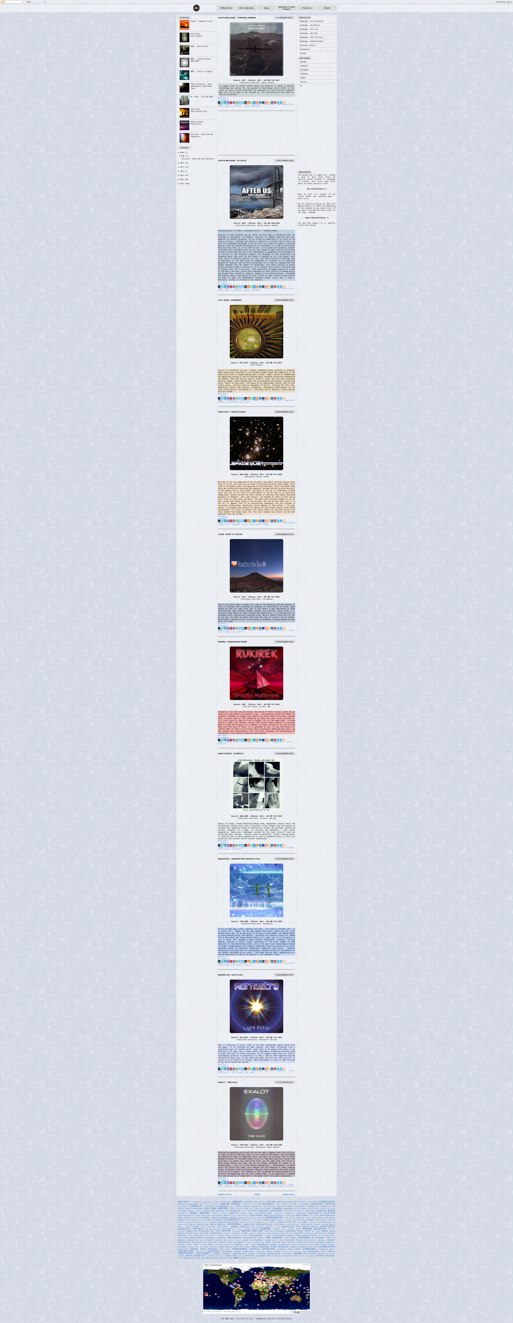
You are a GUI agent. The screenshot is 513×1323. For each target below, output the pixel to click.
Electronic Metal (220, 1215)
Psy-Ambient (279, 630)
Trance (216, 1253)
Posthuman (209, 1238)
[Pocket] (266, 102)
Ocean (244, 1233)
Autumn (181, 1204)
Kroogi (303, 53)
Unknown (297, 1253)
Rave (275, 1240)
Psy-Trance (290, 1238)
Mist (298, 1229)
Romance (320, 1242)
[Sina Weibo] (275, 102)
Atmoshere (313, 1202)
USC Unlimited (246, 8)
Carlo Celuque (289, 1204)
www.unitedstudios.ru (316, 189)
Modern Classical (315, 1228)
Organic (331, 1233)
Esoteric (189, 1218)
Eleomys (288, 1215)
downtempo (310, 1211)
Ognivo (252, 1233)
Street (297, 1249)
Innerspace (230, 963)
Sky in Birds (201, 1247)
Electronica (276, 1215)
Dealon (297, 1209)
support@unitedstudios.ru (317, 218)
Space (247, 402)
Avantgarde (192, 1204)
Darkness (278, 1208)
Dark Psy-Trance (243, 742)
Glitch (296, 1220)
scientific (228, 1244)
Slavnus (236, 524)
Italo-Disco (306, 1224)
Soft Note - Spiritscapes (196, 35)
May (183, 156)
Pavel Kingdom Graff (237, 1236)
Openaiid (309, 1233)
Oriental (182, 1236)
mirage (291, 1229)
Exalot (262, 1185)
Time (323, 1251)
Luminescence (288, 1227)
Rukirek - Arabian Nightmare (232, 642)
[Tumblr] (228, 102)
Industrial (275, 523)
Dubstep (233, 1213)
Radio (202, 1240)
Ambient (229, 104)
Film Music (329, 1218)
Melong (208, 1229)
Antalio (281, 1202)
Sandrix (203, 1244)
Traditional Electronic (230, 106)
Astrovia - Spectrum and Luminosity (198, 159)
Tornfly (331, 1251)
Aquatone (291, 1202)
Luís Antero (257, 1227)
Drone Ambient (260, 400)
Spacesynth (276, 963)
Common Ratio (243, 1206)
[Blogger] (284, 102)
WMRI (236, 1258)
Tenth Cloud (273, 1251)
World (244, 1258)
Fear (313, 1218)
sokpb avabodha (260, 1247)
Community (257, 1206)
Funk (208, 1220)
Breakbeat (230, 523)
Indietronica (217, 1224)
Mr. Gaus (216, 1231)
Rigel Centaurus (235, 1242)
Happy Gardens (209, 1222)
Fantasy (300, 1218)
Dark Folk (249, 1209)
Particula (210, 1236)
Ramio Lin (248, 1240)
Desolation (209, 1211)
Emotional (302, 1215)
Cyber (228, 742)
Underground (274, 1253)
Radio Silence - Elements (231, 753)
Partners (306, 8)
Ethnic (206, 1217)
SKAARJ (191, 1247)
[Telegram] (239, 102)
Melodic (243, 963)
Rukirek (222, 744)
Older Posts (288, 1194)
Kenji (332, 1224)
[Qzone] (269, 102)
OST (190, 1236)
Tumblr (303, 78)
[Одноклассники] (257, 102)
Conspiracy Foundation (306, 1206)
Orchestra (320, 1233)
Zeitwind (252, 1258)
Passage (221, 1236)
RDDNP (281, 1240)
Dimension (235, 1211)
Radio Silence (287, 847)
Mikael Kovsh (243, 1229)
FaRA (308, 1218)
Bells (216, 1204)
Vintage (248, 965)
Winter (223, 1258)
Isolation (278, 1224)
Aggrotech (207, 1202)
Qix (228, 524)
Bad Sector (206, 1204)
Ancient (271, 1202)
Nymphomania (216, 1233)
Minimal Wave (280, 1229)
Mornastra (256, 1071)
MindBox (256, 1229)
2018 (182, 163)
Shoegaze (303, 1244)
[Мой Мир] (260, 102)
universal (287, 1253)
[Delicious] (242, 102)
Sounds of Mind (297, 1247)
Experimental (274, 1217)
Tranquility (240, 1253)
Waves (216, 1258)
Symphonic (309, 1249)
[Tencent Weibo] (281, 102)
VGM (235, 1256)
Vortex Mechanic (252, 106)
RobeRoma (310, 1242)
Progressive (235, 1238)
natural (236, 1231)
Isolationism (292, 1224)
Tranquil (226, 1253)
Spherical (255, 1249)
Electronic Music (240, 1215)
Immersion (183, 1224)
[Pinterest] (231, 102)
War (203, 1258)
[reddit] (248, 102)
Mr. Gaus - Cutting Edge (202, 96)
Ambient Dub (250, 1202)
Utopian (220, 1256)
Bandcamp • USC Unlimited (311, 21)
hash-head (233, 1222)
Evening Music (237, 1218)
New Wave (269, 1231)
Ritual (249, 1242)
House (288, 1222)
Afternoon (196, 1202)
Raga (226, 1240)
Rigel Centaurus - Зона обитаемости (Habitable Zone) (201, 86)
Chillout (230, 630)
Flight (181, 1220)
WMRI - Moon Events (199, 46)
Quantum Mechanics (188, 1240)
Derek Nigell (187, 1211)
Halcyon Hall (194, 1222)
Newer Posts (225, 1194)
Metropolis (229, 1229)
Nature (246, 1231)
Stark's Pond (285, 1249)
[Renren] (272, 102)
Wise (230, 1258)
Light (196, 1226)
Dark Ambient (220, 1208)
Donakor (288, 1211)
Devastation (222, 1211)
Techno (266, 524)
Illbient (312, 1222)
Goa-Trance (321, 1220)
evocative (251, 1218)
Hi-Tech (266, 742)
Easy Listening (257, 1213)
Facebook (304, 66)
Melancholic (184, 1229)
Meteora (218, 1229)
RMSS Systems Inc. (276, 1242)
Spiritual (269, 1249)
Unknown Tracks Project (286, 8)
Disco (244, 1211)
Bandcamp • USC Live (309, 29)
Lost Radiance (208, 1227)
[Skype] (222, 102)
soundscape (312, 1247)
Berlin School (242, 104)
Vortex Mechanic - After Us (232, 160)
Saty (211, 1244)
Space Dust (254, 524)
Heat (242, 1222)
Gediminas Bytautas (251, 1220)
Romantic (281, 1071)
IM (334, 1222)
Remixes (322, 1240)
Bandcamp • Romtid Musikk (311, 41)
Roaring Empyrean (296, 1242)
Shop (266, 8)
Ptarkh (320, 1238)
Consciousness (285, 1206)
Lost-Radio (276, 400)
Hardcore (263, 523)
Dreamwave (182, 1213)
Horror (280, 1222)
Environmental (327, 1215)
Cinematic (245, 400)
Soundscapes (327, 1246)
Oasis (227, 1233)
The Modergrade (310, 1251)
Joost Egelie (321, 1224)
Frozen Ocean (198, 1220)
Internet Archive (307, 45)
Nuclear (205, 1233)
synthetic (201, 1251)
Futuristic (269, 104)
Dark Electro (236, 1209)
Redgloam (290, 1240)
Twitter (303, 82)
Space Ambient (225, 1186)
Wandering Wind (192, 1258)
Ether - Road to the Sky (230, 534)
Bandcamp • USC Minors (310, 25)
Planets (290, 1236)
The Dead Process (291, 1251)
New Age (264, 630)
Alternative (225, 1202)
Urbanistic (199, 1256)
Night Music (304, 1231)
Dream (331, 1210)
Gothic (331, 1220)
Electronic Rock (259, 1215)
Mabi (298, 1227)
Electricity (315, 1213)
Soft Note (245, 1247)
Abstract (184, 1201)
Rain (232, 1240)
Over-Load (199, 1236)
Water (209, 1258)
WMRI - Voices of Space (201, 71)
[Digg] (245, 102)
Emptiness (314, 1215)
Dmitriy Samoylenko (271, 1211)
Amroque (262, 1202)
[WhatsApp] (237, 102)
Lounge (254, 847)
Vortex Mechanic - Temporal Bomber (237, 18)
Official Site (226, 8)
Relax (299, 1240)
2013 (182, 179)
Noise (325, 1231)
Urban (189, 1256)
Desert (198, 1211)
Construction (328, 1206)
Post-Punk (183, 1238)
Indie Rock (203, 1224)
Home (257, 1194)
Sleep (221, 1247)
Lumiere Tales (272, 1227)
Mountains (204, 1231)
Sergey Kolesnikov (280, 1244)
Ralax (238, 1240)
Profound (221, 1238)
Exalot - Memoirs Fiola (201, 21)
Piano (267, 1236)
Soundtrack (183, 1249)
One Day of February (292, 1233)
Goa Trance (308, 1220)
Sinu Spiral (320, 1244)
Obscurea (236, 1233)
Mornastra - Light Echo (230, 975)
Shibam (294, 1244)
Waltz (180, 1258)
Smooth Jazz (231, 1247)
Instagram (304, 70)
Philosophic (256, 1235)
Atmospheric (231, 400)
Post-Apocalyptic (285, 104)
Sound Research (279, 1247)
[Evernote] (251, 102)
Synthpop (289, 963)
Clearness (222, 1206)
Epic (180, 1217)
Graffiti (182, 1222)
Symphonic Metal (326, 1249)
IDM (305, 1222)
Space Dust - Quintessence (232, 412)
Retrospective (235, 402)
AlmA (216, 1202)
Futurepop (217, 1220)
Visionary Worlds (265, 1256)
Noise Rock (193, 1233)
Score (239, 1244)
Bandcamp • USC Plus (309, 33)
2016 (182, 171)
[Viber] (234, 102)
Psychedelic (306, 1237)
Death (304, 1209)
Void (296, 1256)
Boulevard (256, 1204)
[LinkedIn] (225, 102)
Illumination (325, 1222)
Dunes (243, 1213)
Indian (192, 1224)
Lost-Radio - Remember (230, 300)
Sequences (263, 1244)
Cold (232, 1206)
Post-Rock (196, 1238)
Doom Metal (298, 1211)
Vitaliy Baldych (284, 1256)
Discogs (303, 62)
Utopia (210, 1256)
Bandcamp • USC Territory (311, 37)
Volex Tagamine (307, 1256)
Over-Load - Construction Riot (199, 110)
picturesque (278, 1236)
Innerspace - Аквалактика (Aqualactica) (239, 859)
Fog (188, 1220)
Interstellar (264, 1224)
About (327, 8)
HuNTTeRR (296, 1222)
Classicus (210, 1206)
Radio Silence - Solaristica (198, 123)
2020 (182, 152)
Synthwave (253, 1186)
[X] (219, 102)
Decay (311, 1209)
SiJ (311, 1244)
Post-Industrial (326, 1236)
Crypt (181, 1209)
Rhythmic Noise (217, 1242)
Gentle (281, 1220)
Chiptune (330, 1204)
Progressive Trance (254, 1238)
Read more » (223, 98)
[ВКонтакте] (254, 102)
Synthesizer (186, 1251)
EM (294, 1215)
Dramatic (256, 104)
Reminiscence (309, 1240)
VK (301, 86)
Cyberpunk (197, 1209)
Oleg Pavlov (273, 1233)
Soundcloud (305, 49)
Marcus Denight (310, 1227)
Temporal (260, 1251)
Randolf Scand (263, 1240)
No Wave (316, 1231)
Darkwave (288, 1209)
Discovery (253, 1211)
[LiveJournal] (263, 102)
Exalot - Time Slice (227, 1082)
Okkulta (261, 1233)
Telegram (304, 74)
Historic (270, 1222)
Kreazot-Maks (184, 1227)
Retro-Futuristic (259, 963)
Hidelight (260, 1222)
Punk (328, 1238)
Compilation (269, 1206)
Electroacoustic (186, 1215)
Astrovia (302, 1202)
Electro (330, 1213)
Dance (239, 523)
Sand (195, 1244)
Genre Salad (269, 1220)
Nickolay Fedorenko (285, 1231)
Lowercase (289, 400)
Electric (301, 1213)
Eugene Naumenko (219, 1218)
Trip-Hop (261, 1253)
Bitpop (246, 1204)
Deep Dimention (322, 1209)
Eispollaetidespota (284, 1213)
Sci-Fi (218, 1244)
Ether (242, 630)
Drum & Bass (220, 1213)
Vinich (241, 1256)
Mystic (252, 630)
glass (289, 1220)
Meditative (328, 1226)
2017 (182, 167)
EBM (257, 742)
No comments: (224, 100)
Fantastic (290, 1218)
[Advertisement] (256, 133)
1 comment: (223, 396)
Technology (248, 1251)
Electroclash (249, 1185)
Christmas (183, 1206)
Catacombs (304, 1204)
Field (319, 1218)
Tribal (251, 1253)
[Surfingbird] (278, 102)
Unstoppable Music (314, 1253)
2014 (182, 175)
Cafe (278, 1204)
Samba (189, 1244)
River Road (259, 1242)
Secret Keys (250, 1244)
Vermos (228, 1256)
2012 (182, 183)
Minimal (222, 402)
